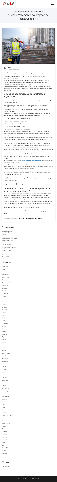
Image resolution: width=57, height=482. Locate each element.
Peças (3, 407)
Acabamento (5, 266)
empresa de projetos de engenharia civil (31, 160)
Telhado (4, 450)
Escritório (4, 334)
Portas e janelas (6, 423)
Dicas (3, 315)
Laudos (4, 364)
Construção (22, 218)
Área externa (5, 280)
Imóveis (4, 350)
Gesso (3, 347)
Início (15, 11)
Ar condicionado (6, 277)
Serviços (4, 442)
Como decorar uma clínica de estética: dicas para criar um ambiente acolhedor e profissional (9, 249)
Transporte (4, 453)
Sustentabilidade (6, 448)
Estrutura (4, 339)
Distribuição (5, 318)
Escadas (4, 331)
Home (3, 469)
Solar (3, 445)
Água (3, 269)
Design (3, 312)
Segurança (4, 437)
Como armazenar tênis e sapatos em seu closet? (10, 255)
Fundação (4, 345)
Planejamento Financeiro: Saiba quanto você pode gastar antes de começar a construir (9, 238)
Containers (4, 299)
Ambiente (4, 272)
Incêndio (4, 356)
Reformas (4, 431)
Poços (3, 420)
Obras (3, 404)
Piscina (4, 412)
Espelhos (4, 337)
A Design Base (5, 466)
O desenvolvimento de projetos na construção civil (30, 11)
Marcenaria (5, 380)
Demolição (4, 310)
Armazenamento (6, 283)
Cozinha (4, 304)
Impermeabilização (6, 353)
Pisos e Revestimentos (7, 415)
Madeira (4, 372)
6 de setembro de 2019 (13, 69)
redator (10, 67)
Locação (4, 369)
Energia (4, 326)
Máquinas (4, 377)
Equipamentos (30, 218)
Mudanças (4, 399)
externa (4, 342)
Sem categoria (5, 439)
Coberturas (4, 288)
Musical (4, 402)
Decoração (4, 307)
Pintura (3, 410)
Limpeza (4, 366)
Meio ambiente (5, 388)
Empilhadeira (5, 323)
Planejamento (38, 218)
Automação (5, 285)
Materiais (4, 385)
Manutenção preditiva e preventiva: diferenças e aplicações (8, 232)
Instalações (5, 358)
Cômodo (4, 291)
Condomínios (5, 293)
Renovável (4, 434)
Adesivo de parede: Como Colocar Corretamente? (8, 243)
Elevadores (5, 320)
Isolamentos (5, 361)
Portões (4, 426)
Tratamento (4, 456)
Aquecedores (5, 274)
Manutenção (5, 374)
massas (4, 383)
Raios (3, 429)
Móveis (4, 393)
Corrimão (4, 301)
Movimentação (5, 396)
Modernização (5, 391)
